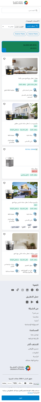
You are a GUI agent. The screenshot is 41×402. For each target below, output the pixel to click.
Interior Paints (33, 33)
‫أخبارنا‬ (36, 320)
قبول (20, 398)
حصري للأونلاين (33, 349)
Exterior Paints (20, 33)
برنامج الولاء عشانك (31, 360)
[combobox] (20, 10)
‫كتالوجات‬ (35, 352)
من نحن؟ (35, 313)
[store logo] (20, 3)
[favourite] (4, 59)
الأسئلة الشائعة (33, 338)
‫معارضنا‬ (35, 317)
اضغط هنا (30, 392)
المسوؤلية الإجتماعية (31, 324)
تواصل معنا (34, 335)
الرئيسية (35, 356)
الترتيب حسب (19, 27)
